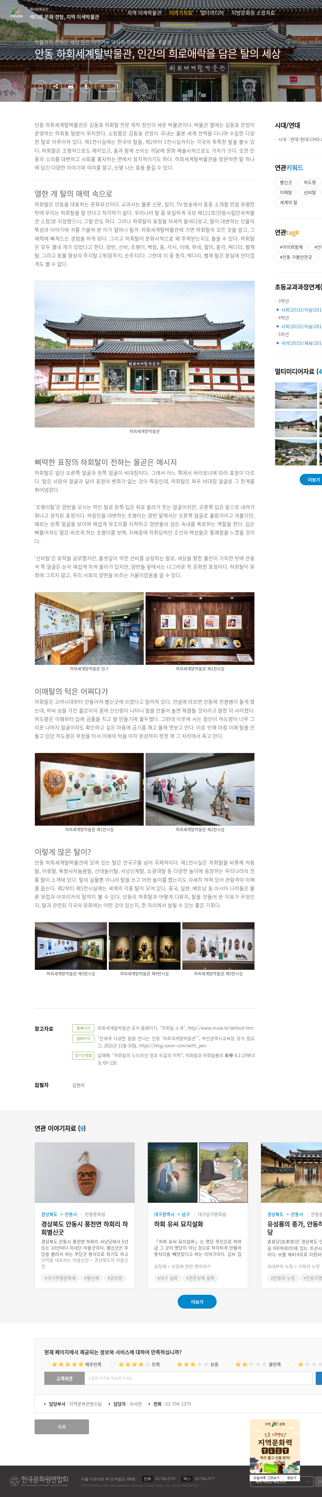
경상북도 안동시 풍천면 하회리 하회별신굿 (84, 1228)
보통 (214, 1364)
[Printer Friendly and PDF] (71, 90)
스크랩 (41, 86)
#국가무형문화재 (60, 1278)
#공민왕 (115, 1278)
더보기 (197, 1302)
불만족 (275, 1364)
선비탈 (310, 192)
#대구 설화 (168, 1278)
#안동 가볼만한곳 (296, 257)
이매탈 (286, 192)
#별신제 (91, 1278)
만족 (156, 1364)
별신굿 (286, 182)
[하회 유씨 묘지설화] (197, 1172)
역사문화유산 (64, 13)
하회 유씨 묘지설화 (178, 1224)
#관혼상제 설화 (200, 1278)
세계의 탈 (288, 202)
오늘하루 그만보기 (266, 1478)
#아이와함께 (291, 247)
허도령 (310, 182)
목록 (62, 1427)
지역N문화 (19, 12)
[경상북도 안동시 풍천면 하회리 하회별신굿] (85, 1172)
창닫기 (292, 1478)
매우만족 (93, 1364)
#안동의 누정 (283, 1278)
